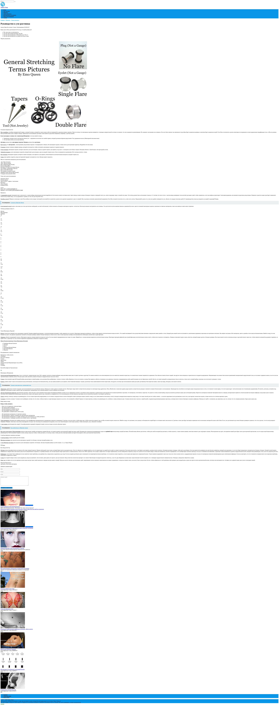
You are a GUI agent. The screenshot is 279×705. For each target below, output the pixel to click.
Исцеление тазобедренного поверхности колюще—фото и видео (17, 629)
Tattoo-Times (4, 7)
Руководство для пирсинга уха (8, 689)
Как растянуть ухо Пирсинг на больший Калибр (12, 669)
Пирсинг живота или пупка (7, 588)
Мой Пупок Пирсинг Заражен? (8, 649)
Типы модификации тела (7, 608)
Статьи (5, 17)
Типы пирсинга (7, 13)
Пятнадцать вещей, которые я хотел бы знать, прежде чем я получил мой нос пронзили (22, 509)
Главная (5, 694)
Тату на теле (6, 11)
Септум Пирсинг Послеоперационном (10, 506)
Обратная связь (7, 696)
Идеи (4, 9)
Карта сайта (6, 697)
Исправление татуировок (9, 15)
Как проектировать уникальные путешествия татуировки (15, 568)
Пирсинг (5, 12)
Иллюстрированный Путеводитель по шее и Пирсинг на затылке (17, 528)
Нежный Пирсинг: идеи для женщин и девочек (12, 548)
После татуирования (8, 16)
